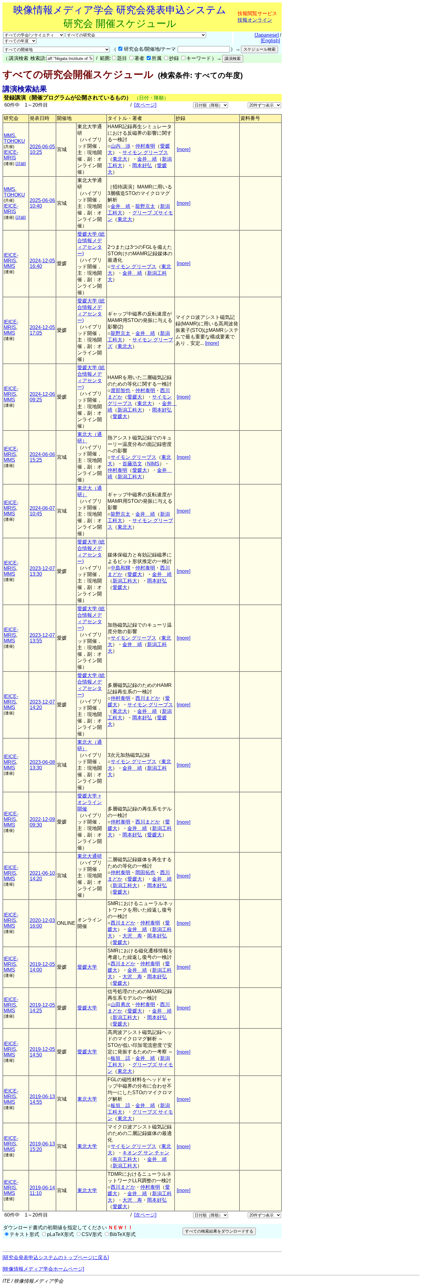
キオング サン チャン (145, 1152)
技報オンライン (255, 20)
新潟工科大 (129, 410)
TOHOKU (14, 141)
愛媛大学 (87, 967)
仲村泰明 (145, 146)
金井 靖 (147, 159)
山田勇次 (120, 1004)
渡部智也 (120, 390)
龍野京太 (145, 206)
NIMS (153, 463)
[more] (183, 149)
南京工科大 (124, 1159)
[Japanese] (267, 35)
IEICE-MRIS (11, 155)
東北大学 (87, 1099)
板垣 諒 (120, 1058)
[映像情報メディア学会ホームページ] (43, 1269)
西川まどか (147, 698)
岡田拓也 (145, 872)
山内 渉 (120, 146)
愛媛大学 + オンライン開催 (89, 802)
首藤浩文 (132, 463)
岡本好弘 (142, 165)
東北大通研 (89, 856)
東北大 (119, 159)
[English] (270, 40)
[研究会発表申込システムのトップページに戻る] (55, 1257)
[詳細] (20, 163)
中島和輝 (120, 567)
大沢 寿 (132, 935)
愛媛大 (134, 397)
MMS (9, 135)
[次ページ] (145, 105)
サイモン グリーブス (145, 152)
